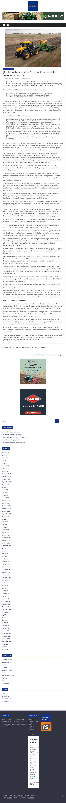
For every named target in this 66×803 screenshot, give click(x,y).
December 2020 (6, 633)
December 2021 (6, 601)
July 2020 (4, 647)
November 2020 (6, 636)
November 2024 (6, 508)
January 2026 (5, 471)
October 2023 (6, 543)
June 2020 (5, 649)
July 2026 (4, 455)
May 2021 (4, 620)
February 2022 (6, 596)
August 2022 (5, 580)
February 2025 (6, 500)
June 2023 (5, 553)
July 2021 (4, 615)
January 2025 (5, 503)
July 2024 (4, 519)
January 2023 (5, 567)
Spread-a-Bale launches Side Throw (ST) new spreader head (24, 347)
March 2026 (5, 466)
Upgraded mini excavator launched (12, 432)
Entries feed (5, 696)
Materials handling (7, 670)
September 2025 (6, 482)
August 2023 (5, 548)
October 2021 (6, 607)
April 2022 (5, 591)
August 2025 (5, 484)
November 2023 (6, 540)
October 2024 (6, 511)
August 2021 (5, 612)
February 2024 (6, 532)
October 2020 (6, 639)
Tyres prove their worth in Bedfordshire (13, 442)
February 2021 (6, 628)
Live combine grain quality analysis (12, 434)
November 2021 (6, 604)
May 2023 (4, 556)
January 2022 (5, 599)
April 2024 (5, 527)
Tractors (11, 69)
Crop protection (6, 662)
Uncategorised (6, 683)
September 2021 (6, 609)
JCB (29, 78)
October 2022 (6, 575)
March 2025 (5, 498)
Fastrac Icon (25, 78)
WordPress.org (6, 701)
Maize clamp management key (11, 440)
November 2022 (6, 572)
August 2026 (5, 452)
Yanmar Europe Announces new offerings (48, 355)
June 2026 (5, 458)
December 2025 (6, 474)
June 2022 (5, 585)
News (5, 69)
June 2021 (5, 617)
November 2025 (6, 476)
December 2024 (6, 506)
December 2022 (6, 569)
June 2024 (5, 522)
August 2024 (5, 516)
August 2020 (5, 644)
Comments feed (6, 699)
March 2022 (5, 593)
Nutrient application (8, 675)
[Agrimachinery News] (4, 25)
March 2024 (5, 530)
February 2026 (6, 468)
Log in (3, 693)
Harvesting (5, 667)
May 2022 (4, 588)
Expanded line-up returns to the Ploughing (14, 437)
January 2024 (5, 535)
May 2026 (4, 460)
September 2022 (6, 577)
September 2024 (6, 514)
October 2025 (6, 479)
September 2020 (6, 641)
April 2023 (5, 559)
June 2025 (5, 490)
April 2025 (5, 495)
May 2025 (4, 492)
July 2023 (4, 551)
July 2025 (4, 487)
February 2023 (6, 564)
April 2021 (5, 623)
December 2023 (6, 538)
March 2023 (5, 561)
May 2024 (4, 524)
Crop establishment (7, 659)
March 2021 (5, 625)
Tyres (3, 681)
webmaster (16, 78)
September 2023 (6, 545)
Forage (4, 665)
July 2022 (4, 583)
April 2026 (5, 463)
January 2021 (5, 631)
